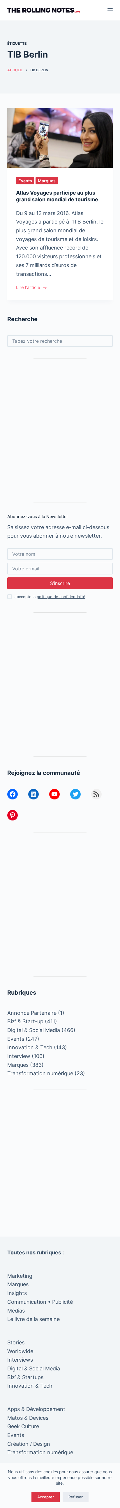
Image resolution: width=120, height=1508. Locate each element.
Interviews (20, 1360)
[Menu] (110, 10)
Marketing (19, 1276)
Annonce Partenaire (32, 1013)
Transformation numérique (40, 1073)
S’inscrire (60, 583)
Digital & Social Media (33, 1030)
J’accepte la (50, 596)
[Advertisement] (60, 430)
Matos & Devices (27, 1418)
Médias (16, 1311)
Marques (47, 180)
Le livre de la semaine (33, 1319)
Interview (18, 1056)
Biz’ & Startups (25, 1377)
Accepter (45, 1497)
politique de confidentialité (61, 596)
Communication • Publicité (40, 1302)
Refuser (75, 1497)
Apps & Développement (36, 1409)
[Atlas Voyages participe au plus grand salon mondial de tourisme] (60, 138)
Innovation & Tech (29, 1047)
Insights (17, 1293)
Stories (15, 1342)
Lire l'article (28, 288)
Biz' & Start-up (25, 1021)
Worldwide (20, 1351)
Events (25, 180)
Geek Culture (23, 1426)
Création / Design (28, 1444)
